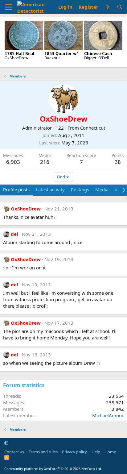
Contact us (14, 452)
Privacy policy (74, 452)
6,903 (13, 161)
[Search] (120, 7)
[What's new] (107, 7)
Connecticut (92, 128)
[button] (6, 442)
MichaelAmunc (108, 415)
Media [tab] (102, 189)
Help (96, 452)
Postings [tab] (80, 189)
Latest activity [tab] (50, 189)
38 (118, 161)
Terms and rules (43, 452)
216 (44, 161)
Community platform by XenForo (53, 468)
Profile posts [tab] (16, 189)
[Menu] (8, 7)
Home (110, 452)
